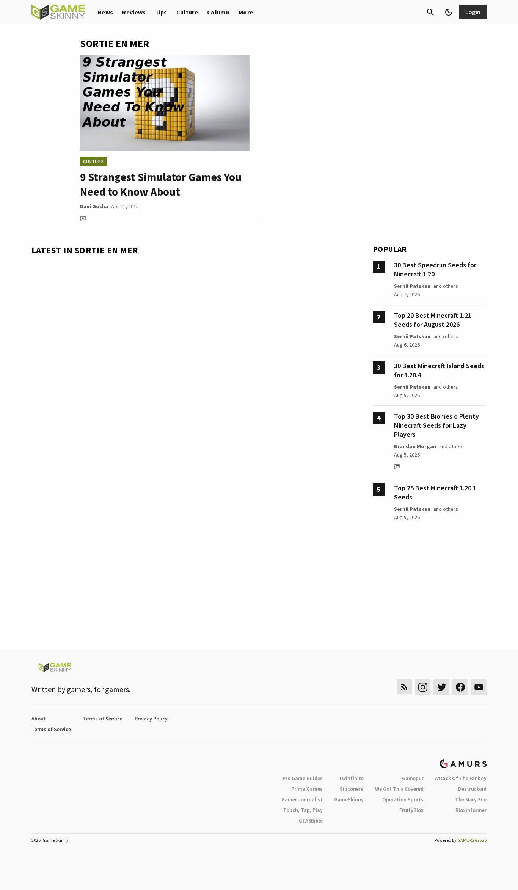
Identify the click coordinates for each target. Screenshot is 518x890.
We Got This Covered (399, 788)
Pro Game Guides (303, 778)
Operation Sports (403, 799)
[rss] (404, 687)
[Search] (430, 12)
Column (218, 12)
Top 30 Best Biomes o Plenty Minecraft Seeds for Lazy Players (436, 425)
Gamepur (413, 778)
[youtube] (479, 687)
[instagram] (422, 687)
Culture (187, 12)
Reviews (134, 12)
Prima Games (307, 788)
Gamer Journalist (302, 799)
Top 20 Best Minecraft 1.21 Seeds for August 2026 (432, 320)
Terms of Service (102, 718)
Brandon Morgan (415, 446)
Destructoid (472, 788)
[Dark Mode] (448, 12)
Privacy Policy (151, 718)
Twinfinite (351, 778)
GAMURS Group (472, 840)
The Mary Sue (471, 799)
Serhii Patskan (412, 286)
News (105, 12)
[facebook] (460, 687)
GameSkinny (349, 799)
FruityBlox (411, 810)
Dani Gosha (94, 206)
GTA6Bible (311, 820)
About (38, 718)
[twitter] (441, 687)
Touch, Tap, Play (303, 810)
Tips (161, 12)
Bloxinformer (471, 810)
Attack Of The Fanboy (461, 778)
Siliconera (352, 788)
